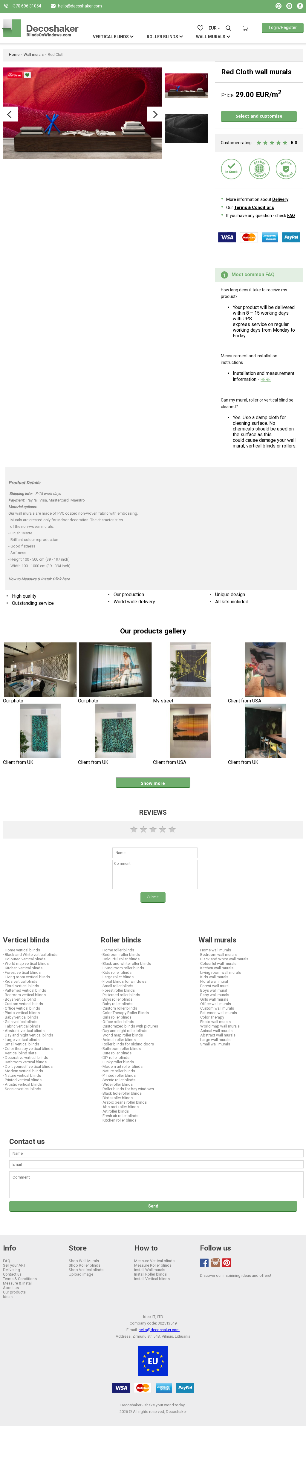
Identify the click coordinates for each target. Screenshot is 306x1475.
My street (163, 701)
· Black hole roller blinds (121, 1093)
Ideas (8, 1296)
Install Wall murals (149, 1270)
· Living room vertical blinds (26, 977)
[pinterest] (226, 1262)
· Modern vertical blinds (23, 1071)
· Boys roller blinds (116, 999)
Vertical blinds (26, 940)
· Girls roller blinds (116, 1017)
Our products (14, 1292)
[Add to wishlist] (27, 75)
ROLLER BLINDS (162, 36)
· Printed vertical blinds (22, 1080)
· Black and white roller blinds (126, 963)
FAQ (291, 215)
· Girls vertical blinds (20, 1021)
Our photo (13, 701)
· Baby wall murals (213, 995)
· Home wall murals (214, 950)
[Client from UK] (40, 731)
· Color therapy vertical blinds (28, 1048)
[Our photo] (40, 670)
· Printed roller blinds (118, 1075)
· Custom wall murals (216, 1008)
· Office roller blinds (117, 1021)
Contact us (12, 1274)
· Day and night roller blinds (124, 1030)
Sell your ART (14, 1265)
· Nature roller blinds (118, 1071)
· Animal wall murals (215, 1030)
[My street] (190, 670)
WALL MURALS (210, 36)
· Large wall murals (214, 1039)
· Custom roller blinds (119, 1008)
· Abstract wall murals (216, 1035)
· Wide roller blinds (117, 1084)
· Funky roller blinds (117, 1062)
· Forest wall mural (214, 986)
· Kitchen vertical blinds (22, 968)
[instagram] (215, 1262)
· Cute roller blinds (116, 1053)
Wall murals (34, 54)
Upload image (81, 1274)
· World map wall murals (219, 1026)
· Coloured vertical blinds (24, 959)
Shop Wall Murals (84, 1261)
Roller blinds (121, 940)
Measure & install (18, 1283)
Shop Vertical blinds (86, 1270)
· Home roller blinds (117, 950)
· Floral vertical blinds (21, 986)
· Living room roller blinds (122, 968)
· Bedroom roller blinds (120, 954)
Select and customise (259, 116)
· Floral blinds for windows (123, 981)
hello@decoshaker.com (159, 1330)
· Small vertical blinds (21, 1044)
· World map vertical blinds (26, 963)
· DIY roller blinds (115, 1057)
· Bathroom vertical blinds (25, 1062)
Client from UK (18, 762)
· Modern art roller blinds (122, 1066)
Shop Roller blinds (84, 1265)
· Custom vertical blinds (23, 1004)
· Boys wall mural (212, 990)
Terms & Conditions (254, 207)
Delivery (280, 199)
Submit (153, 897)
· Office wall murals (214, 1004)
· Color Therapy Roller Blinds (125, 1012)
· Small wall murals (214, 1044)
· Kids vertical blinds (20, 981)
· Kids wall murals (213, 977)
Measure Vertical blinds (154, 1261)
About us (11, 1287)
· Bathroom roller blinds (121, 1048)
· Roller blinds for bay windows (127, 1089)
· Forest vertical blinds (22, 972)
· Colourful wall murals (217, 963)
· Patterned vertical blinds (24, 990)
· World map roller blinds (122, 1035)
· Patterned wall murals (217, 1012)
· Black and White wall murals (223, 959)
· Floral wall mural (213, 981)
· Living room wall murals (219, 972)
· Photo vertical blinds (21, 1012)
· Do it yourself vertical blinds (28, 1066)
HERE (266, 379)
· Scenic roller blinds (118, 1080)
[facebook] (204, 1263)
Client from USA (244, 701)
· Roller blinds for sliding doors (127, 1044)
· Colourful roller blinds (120, 959)
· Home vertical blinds (21, 950)
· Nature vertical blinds (22, 1075)
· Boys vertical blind (19, 999)
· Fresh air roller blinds (119, 1115)
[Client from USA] (265, 670)
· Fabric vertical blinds (21, 1026)
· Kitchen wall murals (215, 968)
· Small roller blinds (117, 986)
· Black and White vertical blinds (30, 954)
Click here (61, 579)
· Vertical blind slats (19, 1053)
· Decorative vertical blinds (25, 1057)
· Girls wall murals (213, 999)
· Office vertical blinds (21, 1008)
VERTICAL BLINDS (111, 36)
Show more (153, 783)
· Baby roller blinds (116, 1004)
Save (17, 75)
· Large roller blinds (117, 977)
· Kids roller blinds (116, 972)
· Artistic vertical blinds (22, 1084)
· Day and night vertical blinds (28, 1035)
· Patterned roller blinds (120, 995)
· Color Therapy (211, 1017)
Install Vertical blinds (152, 1278)
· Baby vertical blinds (20, 1017)
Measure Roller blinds (153, 1265)
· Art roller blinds (115, 1111)
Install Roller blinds (150, 1274)
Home (14, 54)
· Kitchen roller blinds (119, 1120)
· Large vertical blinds (21, 1039)
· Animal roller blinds (118, 1039)
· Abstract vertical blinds (24, 1030)
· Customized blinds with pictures (129, 1026)
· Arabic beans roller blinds (124, 1102)
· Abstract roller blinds (120, 1107)
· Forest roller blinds (118, 990)
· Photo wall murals (214, 1021)
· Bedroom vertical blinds (24, 995)
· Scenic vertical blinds (22, 1089)
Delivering (11, 1270)
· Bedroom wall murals (217, 954)
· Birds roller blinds (117, 1098)
